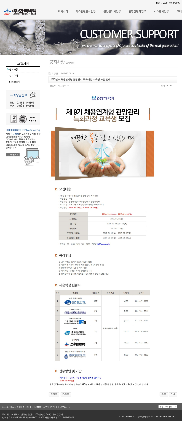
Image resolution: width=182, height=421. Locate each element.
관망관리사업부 (112, 11)
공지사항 (13, 69)
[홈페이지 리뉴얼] (65, 393)
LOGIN (165, 3)
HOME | (159, 3)
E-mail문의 (14, 82)
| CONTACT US (174, 3)
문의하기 (26, 407)
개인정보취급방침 (41, 407)
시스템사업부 (161, 11)
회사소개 (63, 11)
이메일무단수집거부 (60, 407)
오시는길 (16, 407)
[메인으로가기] (20, 10)
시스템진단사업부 (86, 11)
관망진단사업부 (137, 11)
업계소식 (13, 76)
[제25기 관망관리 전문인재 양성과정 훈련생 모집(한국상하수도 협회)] (54, 393)
